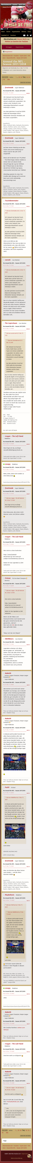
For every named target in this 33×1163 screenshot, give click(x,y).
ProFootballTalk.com (13, 1101)
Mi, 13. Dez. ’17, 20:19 (8, 586)
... (17, 77)
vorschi (7, 260)
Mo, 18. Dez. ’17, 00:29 (8, 900)
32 (27, 77)
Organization (16, 32)
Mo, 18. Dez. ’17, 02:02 (8, 1051)
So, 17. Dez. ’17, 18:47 (8, 730)
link (13, 625)
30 (21, 77)
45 (4, 79)
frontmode (9, 87)
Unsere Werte (22, 39)
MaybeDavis (9, 895)
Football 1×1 (5, 35)
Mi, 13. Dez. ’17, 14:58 (8, 328)
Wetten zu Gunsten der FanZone (16, 42)
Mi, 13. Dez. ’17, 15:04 (8, 444)
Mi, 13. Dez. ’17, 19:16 (8, 544)
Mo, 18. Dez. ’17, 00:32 (8, 993)
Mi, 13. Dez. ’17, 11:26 (8, 206)
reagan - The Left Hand (14, 436)
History (24, 32)
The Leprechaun (11, 323)
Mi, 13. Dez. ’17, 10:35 (8, 143)
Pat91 (7, 787)
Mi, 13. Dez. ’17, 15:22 (8, 469)
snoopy (7, 464)
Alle (8, 79)
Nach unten (5, 77)
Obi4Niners (9, 639)
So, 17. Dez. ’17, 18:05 (8, 684)
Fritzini (8, 578)
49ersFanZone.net (14, 19)
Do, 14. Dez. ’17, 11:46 (8, 644)
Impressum (25, 1154)
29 (19, 77)
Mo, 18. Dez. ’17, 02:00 (8, 1023)
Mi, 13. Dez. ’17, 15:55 (8, 493)
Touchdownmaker (11, 201)
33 (29, 77)
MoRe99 (8, 673)
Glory (29, 32)
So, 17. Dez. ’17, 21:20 (8, 866)
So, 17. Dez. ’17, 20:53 (8, 793)
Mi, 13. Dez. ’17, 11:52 (8, 265)
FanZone (13, 35)
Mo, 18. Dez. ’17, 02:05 (8, 1083)
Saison (8, 32)
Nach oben (4, 1130)
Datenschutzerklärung (16, 1158)
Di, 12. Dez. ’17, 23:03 (8, 93)
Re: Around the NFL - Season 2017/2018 (14, 91)
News (3, 32)
